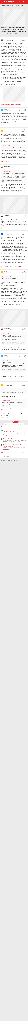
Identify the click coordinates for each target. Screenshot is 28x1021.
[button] (2, 2)
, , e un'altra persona (13, 104)
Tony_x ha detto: (5, 333)
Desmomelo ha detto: (6, 276)
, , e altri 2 (11, 266)
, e (7, 228)
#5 (25, 215)
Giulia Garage (6, 456)
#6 (25, 233)
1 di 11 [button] (10, 421)
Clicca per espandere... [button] (14, 343)
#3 (25, 129)
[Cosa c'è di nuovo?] (23, 2)
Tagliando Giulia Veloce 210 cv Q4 (10, 438)
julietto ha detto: (5, 145)
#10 (25, 384)
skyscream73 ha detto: (7, 389)
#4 (25, 166)
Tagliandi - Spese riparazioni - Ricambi (11, 441)
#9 (25, 355)
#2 (25, 109)
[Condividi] (24, 39)
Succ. (14, 421)
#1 (25, 39)
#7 (25, 271)
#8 (25, 328)
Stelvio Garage (6, 435)
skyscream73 (5, 33)
